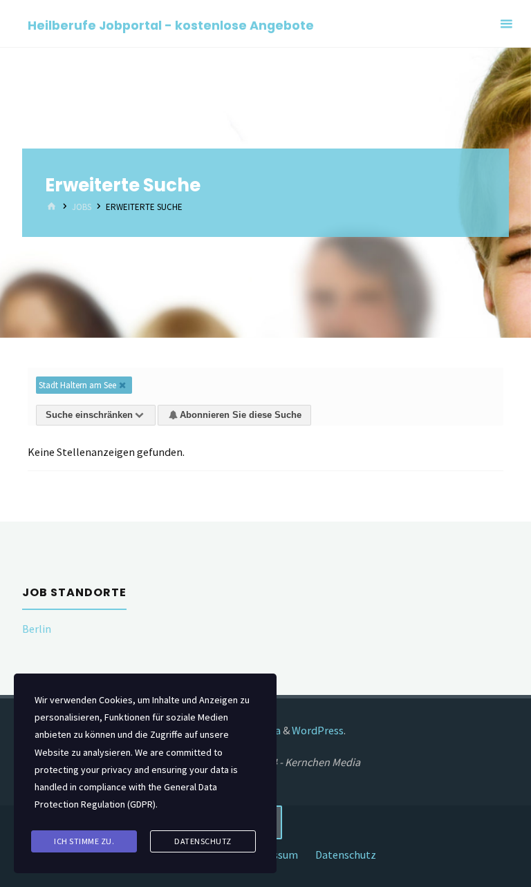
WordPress (318, 730)
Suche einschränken (89, 415)
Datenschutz (345, 854)
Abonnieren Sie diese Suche (240, 415)
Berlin (36, 629)
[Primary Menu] (506, 24)
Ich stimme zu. (84, 841)
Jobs (81, 207)
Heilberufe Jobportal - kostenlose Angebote (171, 24)
